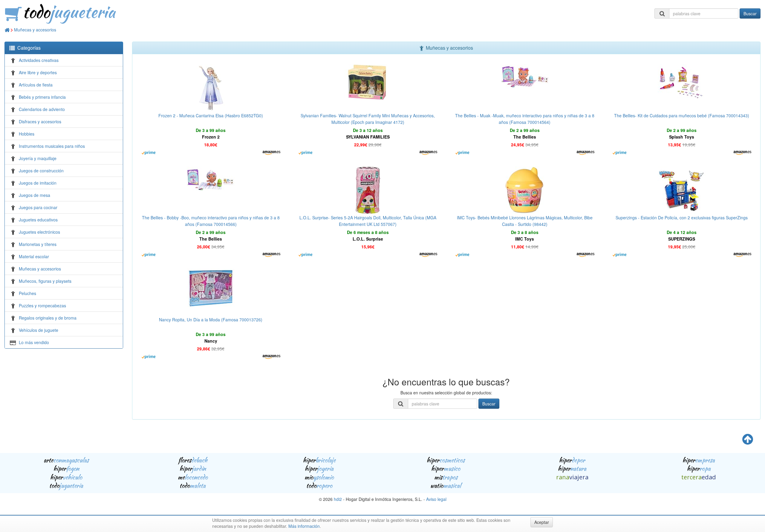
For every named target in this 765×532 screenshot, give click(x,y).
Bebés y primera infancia (42, 97)
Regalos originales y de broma (47, 318)
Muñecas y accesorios (35, 30)
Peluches (27, 293)
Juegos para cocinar (38, 207)
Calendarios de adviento (42, 109)
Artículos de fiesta (36, 85)
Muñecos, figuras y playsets (45, 281)
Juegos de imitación (37, 183)
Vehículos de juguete (38, 330)
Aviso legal (436, 499)
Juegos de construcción (41, 171)
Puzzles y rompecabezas (42, 305)
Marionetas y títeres (37, 244)
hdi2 (338, 499)
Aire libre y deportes (38, 72)
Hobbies (26, 134)
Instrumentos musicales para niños (52, 146)
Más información (304, 526)
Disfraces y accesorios (40, 121)
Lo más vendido (34, 342)
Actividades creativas (39, 60)
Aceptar (541, 522)
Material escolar (34, 256)
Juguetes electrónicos (39, 232)
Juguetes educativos (38, 220)
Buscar (750, 13)
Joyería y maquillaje (37, 158)
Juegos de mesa (34, 195)
